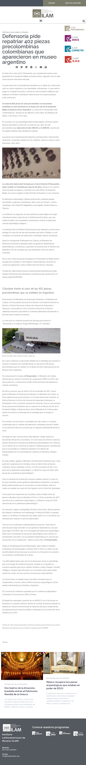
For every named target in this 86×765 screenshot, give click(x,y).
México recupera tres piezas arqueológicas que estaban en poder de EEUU (63, 685)
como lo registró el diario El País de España (27, 193)
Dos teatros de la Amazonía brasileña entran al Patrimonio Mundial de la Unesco (21, 691)
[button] (41, 20)
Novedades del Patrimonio (16, 684)
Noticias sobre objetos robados (15, 32)
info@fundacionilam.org (10, 756)
